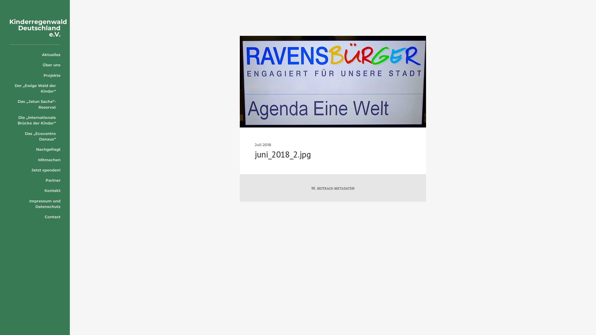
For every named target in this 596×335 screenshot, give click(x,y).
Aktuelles (51, 54)
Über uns (52, 65)
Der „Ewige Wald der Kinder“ (35, 88)
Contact (53, 216)
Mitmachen (49, 159)
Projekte (52, 75)
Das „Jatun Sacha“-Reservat (37, 104)
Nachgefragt (48, 149)
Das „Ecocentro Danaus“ (40, 136)
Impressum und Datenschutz (45, 204)
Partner (53, 180)
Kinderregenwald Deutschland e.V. (38, 28)
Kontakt (52, 190)
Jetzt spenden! (46, 170)
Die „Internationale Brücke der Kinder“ (37, 120)
